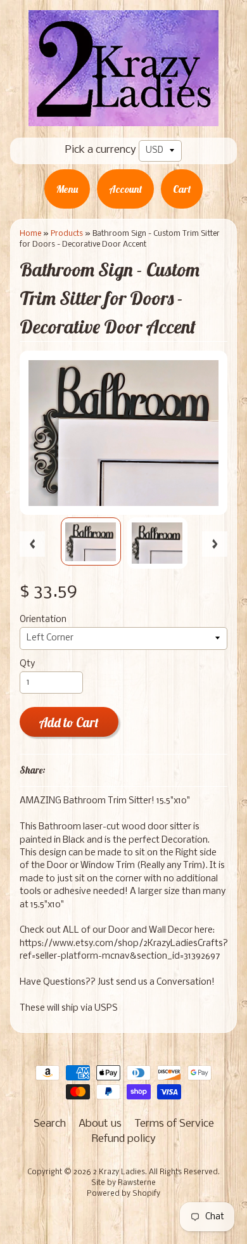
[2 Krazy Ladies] (123, 117)
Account (125, 189)
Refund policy (124, 1139)
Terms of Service (174, 1124)
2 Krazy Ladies (119, 1172)
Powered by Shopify (123, 1194)
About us (100, 1124)
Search (50, 1124)
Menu (67, 189)
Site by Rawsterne (123, 1183)
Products (67, 234)
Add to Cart (69, 722)
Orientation (43, 620)
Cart (182, 189)
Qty (27, 664)
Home (30, 234)
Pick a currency (100, 150)
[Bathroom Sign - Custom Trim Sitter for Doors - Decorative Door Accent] (91, 541)
